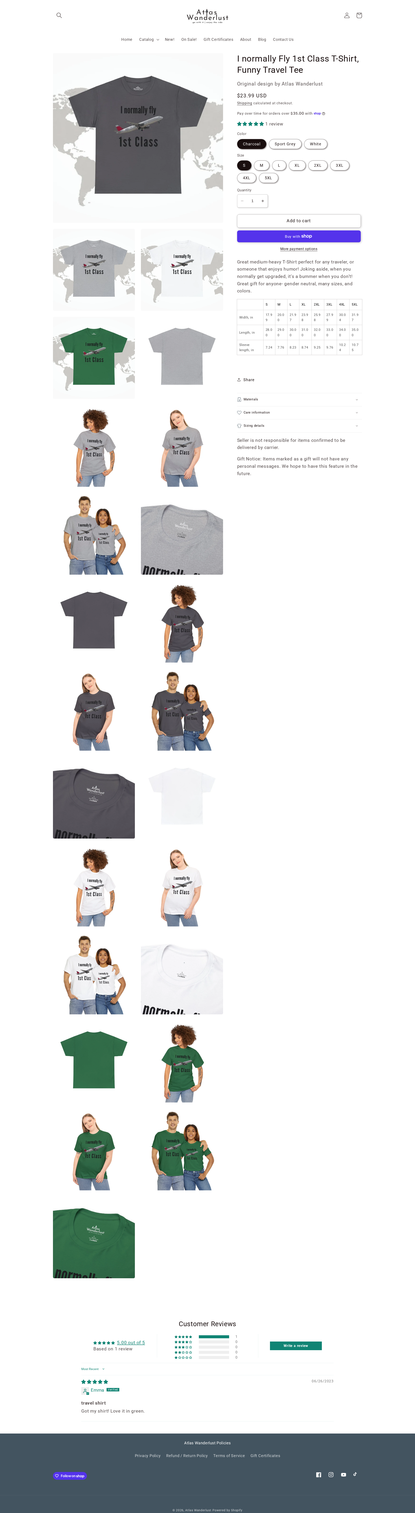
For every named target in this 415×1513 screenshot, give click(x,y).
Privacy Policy (148, 1455)
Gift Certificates (265, 1455)
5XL (268, 177)
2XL (318, 165)
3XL (339, 165)
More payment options (299, 249)
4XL (247, 177)
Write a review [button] (296, 1346)
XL (297, 165)
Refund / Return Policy (187, 1455)
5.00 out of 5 (131, 1342)
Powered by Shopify (227, 1510)
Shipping (244, 103)
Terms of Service (229, 1455)
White (315, 143)
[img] (94, 1382)
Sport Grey (285, 143)
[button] (59, 15)
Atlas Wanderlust (198, 1510)
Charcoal (251, 143)
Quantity (244, 190)
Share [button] (248, 379)
